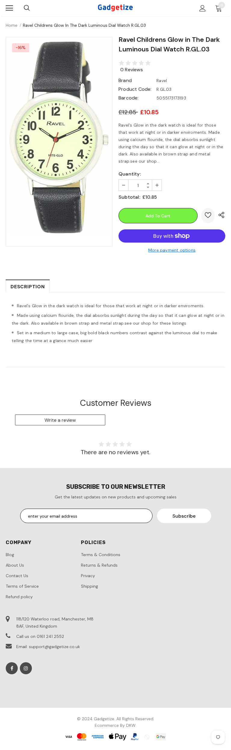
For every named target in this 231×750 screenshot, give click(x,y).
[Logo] (115, 7)
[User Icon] (202, 8)
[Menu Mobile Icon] (9, 8)
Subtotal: (129, 197)
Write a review (60, 420)
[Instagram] (26, 668)
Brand (125, 80)
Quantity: (130, 174)
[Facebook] (12, 668)
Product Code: (135, 89)
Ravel (161, 80)
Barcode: (129, 98)
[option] (59, 137)
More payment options (172, 250)
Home (11, 25)
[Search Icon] (27, 8)
